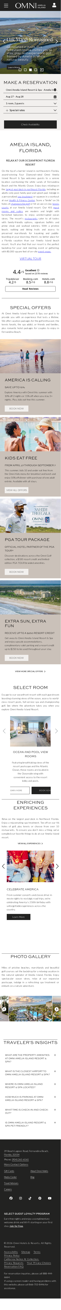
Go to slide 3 (30, 70)
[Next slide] (55, 41)
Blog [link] (32, 1177)
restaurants (31, 218)
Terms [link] (37, 1251)
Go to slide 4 (35, 70)
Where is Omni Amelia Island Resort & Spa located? (24, 1085)
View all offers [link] (16, 490)
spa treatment (25, 196)
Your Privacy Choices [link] (39, 1262)
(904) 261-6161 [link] (20, 1159)
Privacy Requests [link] (13, 1262)
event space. (44, 251)
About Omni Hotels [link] (39, 1171)
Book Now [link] (16, 408)
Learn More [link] (15, 790)
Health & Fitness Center (22, 200)
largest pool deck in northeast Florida (26, 189)
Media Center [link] (10, 1177)
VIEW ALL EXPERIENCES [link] (29, 843)
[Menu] (6, 5)
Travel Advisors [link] (11, 1183)
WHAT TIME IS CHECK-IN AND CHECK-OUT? (26, 1111)
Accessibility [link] (11, 1251)
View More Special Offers (29, 671)
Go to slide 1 (20, 70)
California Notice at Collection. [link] (21, 1259)
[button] (54, 5)
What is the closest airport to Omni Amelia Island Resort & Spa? (27, 1073)
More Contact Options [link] (16, 1164)
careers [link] (8, 1189)
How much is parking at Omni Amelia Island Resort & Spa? (24, 1098)
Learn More (14, 67)
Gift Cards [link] (9, 1171)
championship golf (20, 203)
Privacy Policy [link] (12, 1255)
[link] (30, 372)
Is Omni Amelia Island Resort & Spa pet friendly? (25, 1124)
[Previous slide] (5, 41)
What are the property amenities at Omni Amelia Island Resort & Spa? (27, 1058)
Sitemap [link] (25, 1251)
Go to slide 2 (25, 70)
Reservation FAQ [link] (14, 1266)
